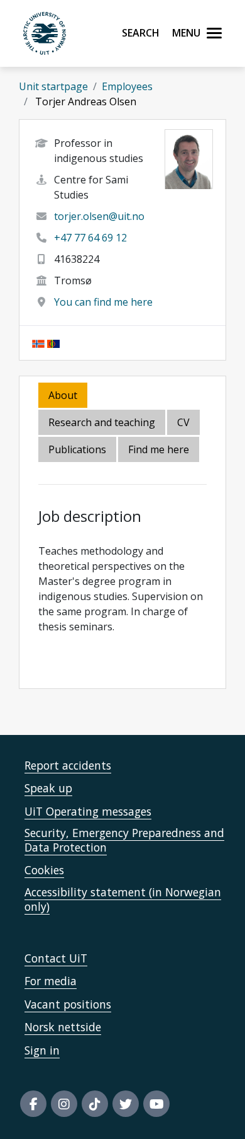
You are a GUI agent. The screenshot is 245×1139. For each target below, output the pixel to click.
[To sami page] (53, 343)
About (62, 395)
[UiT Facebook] (33, 1103)
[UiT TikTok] (95, 1103)
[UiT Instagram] (64, 1103)
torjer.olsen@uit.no (99, 216)
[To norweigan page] (38, 343)
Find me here (158, 449)
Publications (77, 449)
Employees (127, 86)
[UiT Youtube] (156, 1103)
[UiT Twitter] (125, 1103)
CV (183, 422)
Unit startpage (53, 86)
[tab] (78, 450)
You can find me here (103, 302)
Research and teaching (101, 422)
